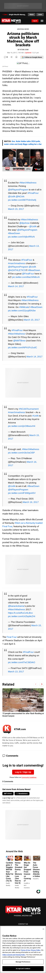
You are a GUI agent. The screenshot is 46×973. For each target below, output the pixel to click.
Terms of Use (25, 950)
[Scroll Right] (42, 684)
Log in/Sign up (7, 798)
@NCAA (20, 196)
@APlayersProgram (18, 189)
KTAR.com (20, 729)
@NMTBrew (19, 340)
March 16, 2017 (31, 502)
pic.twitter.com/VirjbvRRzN (21, 236)
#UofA (35, 415)
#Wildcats (24, 307)
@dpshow (24, 223)
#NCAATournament (29, 409)
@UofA (11, 196)
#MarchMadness (27, 182)
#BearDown (14, 233)
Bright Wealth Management (17, 15)
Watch (32, 14)
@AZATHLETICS (17, 270)
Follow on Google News (33, 57)
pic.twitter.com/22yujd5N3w (22, 310)
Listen (40, 14)
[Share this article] (11, 57)
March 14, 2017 (16, 286)
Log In (35, 21)
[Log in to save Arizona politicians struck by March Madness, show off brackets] (16, 57)
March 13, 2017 (16, 671)
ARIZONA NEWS (23, 29)
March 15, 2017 (16, 209)
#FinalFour (33, 193)
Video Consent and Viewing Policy (13, 955)
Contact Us (23, 924)
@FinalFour (28, 273)
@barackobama (16, 606)
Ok (43, 929)
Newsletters (23, 794)
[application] (23, 159)
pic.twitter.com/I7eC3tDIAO (21, 662)
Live (5, 15)
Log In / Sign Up (23, 772)
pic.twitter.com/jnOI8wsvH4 (21, 426)
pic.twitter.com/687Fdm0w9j (22, 200)
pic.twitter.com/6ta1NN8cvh (26, 277)
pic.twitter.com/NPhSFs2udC (22, 347)
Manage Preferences (23, 962)
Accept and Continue (23, 968)
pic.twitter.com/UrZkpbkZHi (21, 616)
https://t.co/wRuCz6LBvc (20, 613)
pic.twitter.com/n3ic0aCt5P (21, 452)
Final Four (12, 637)
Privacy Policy (35, 950)
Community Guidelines (28, 777)
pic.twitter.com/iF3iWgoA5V (22, 493)
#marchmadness (16, 263)
